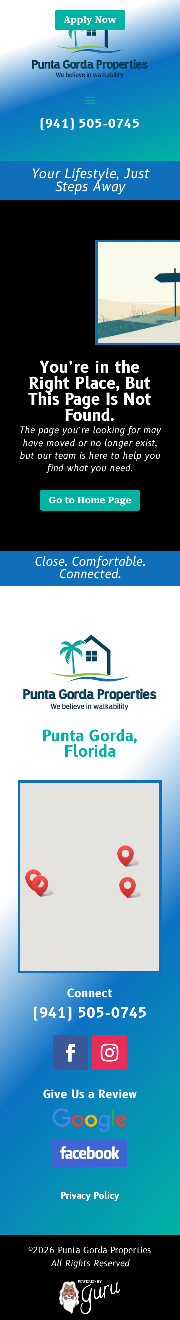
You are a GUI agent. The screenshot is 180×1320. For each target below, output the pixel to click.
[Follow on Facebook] (70, 1052)
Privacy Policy (90, 1196)
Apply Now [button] (90, 19)
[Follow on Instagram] (109, 1052)
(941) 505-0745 (90, 124)
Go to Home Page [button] (90, 500)
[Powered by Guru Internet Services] (90, 1312)
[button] (129, 856)
